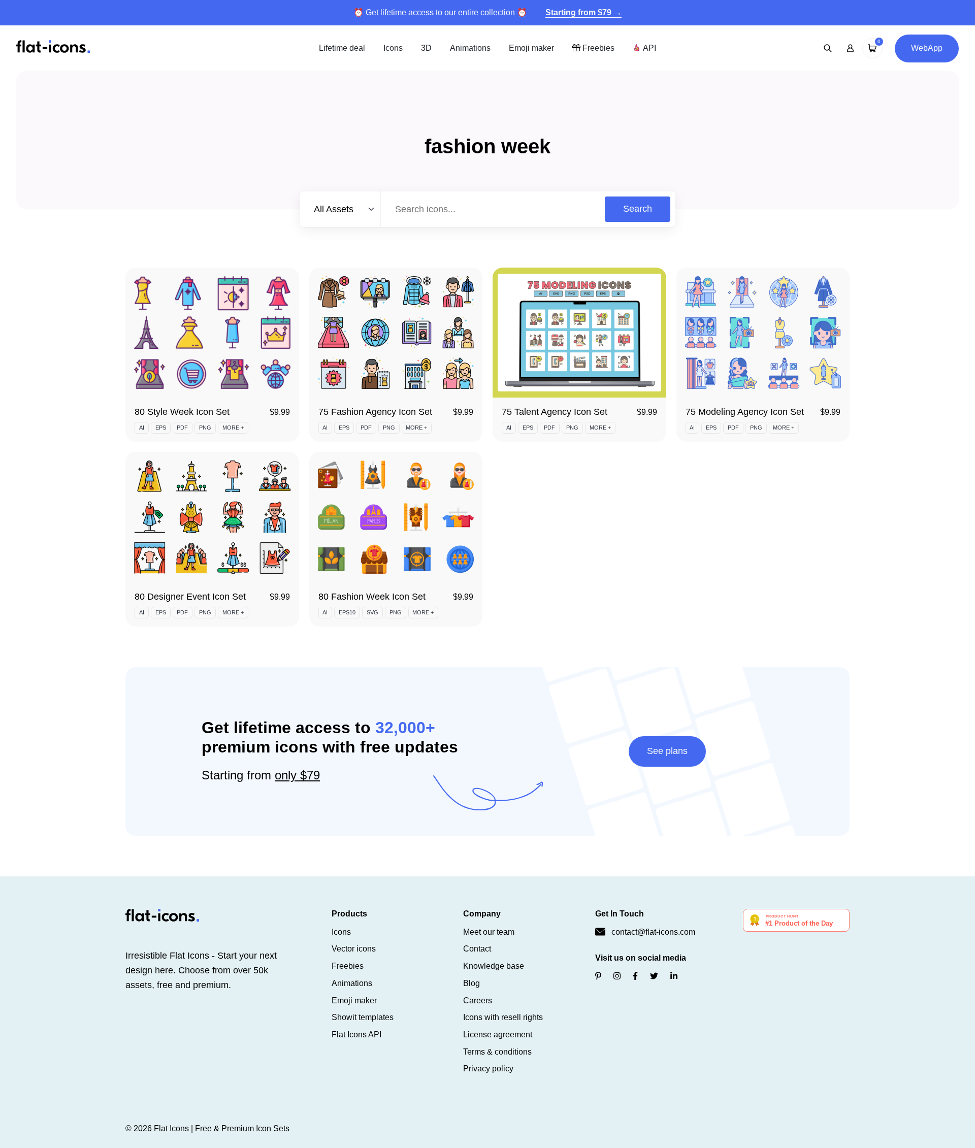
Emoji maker (531, 48)
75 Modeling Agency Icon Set (745, 412)
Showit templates (363, 1017)
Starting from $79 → (583, 12)
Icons (393, 48)
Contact (477, 948)
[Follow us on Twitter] (654, 976)
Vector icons (354, 948)
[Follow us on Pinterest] (598, 976)
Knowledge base (493, 966)
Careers (477, 1000)
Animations (470, 48)
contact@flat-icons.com (653, 932)
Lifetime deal (342, 48)
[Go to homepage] (53, 47)
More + (233, 427)
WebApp (926, 48)
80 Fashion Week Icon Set (372, 597)
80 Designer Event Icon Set (190, 597)
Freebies (597, 48)
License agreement (497, 1034)
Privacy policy (488, 1068)
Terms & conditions (497, 1051)
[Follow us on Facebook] (635, 976)
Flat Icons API (356, 1034)
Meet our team (488, 932)
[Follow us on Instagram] (617, 976)
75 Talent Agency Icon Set (554, 412)
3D (426, 48)
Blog (471, 983)
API (648, 48)
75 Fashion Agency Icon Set (375, 412)
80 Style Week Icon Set (182, 412)
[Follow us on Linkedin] (673, 976)
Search (637, 209)
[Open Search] (828, 48)
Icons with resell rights (503, 1017)
